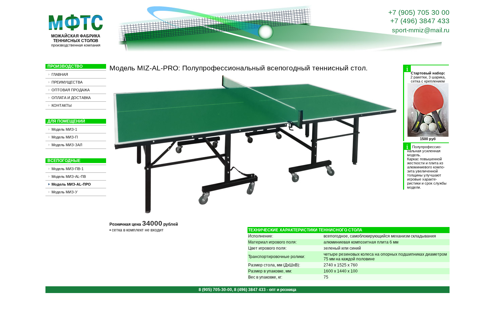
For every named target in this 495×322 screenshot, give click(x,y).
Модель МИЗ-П (65, 137)
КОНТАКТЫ (62, 105)
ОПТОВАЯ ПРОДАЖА (71, 90)
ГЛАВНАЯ (60, 74)
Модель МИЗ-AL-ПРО (71, 184)
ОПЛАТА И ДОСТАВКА (71, 98)
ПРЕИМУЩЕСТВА (67, 82)
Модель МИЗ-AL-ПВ (69, 176)
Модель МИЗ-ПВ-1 (68, 169)
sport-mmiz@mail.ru (421, 30)
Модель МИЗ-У (64, 192)
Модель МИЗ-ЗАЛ (67, 145)
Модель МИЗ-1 (64, 129)
